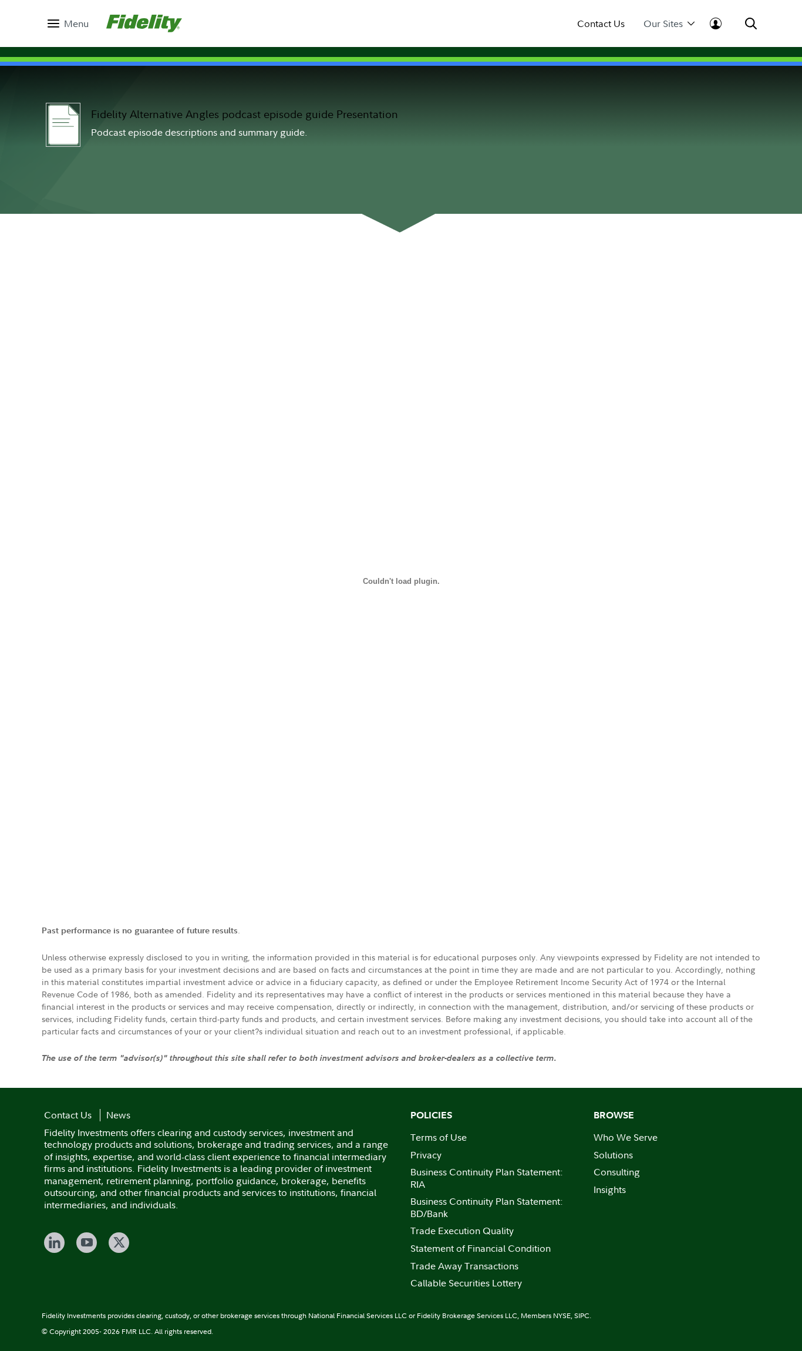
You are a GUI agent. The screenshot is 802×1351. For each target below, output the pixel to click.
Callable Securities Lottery (466, 1282)
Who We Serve (626, 1137)
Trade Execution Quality (462, 1230)
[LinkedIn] (54, 1242)
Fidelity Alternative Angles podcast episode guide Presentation (244, 114)
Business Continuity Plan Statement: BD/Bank (486, 1207)
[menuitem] (68, 23)
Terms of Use (438, 1137)
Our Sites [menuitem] (663, 24)
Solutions (613, 1154)
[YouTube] (86, 1242)
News (118, 1114)
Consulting (617, 1171)
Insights (610, 1189)
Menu (76, 24)
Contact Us (601, 24)
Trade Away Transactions (464, 1265)
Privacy (426, 1154)
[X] (119, 1242)
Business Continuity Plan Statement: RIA (486, 1178)
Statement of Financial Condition (480, 1248)
